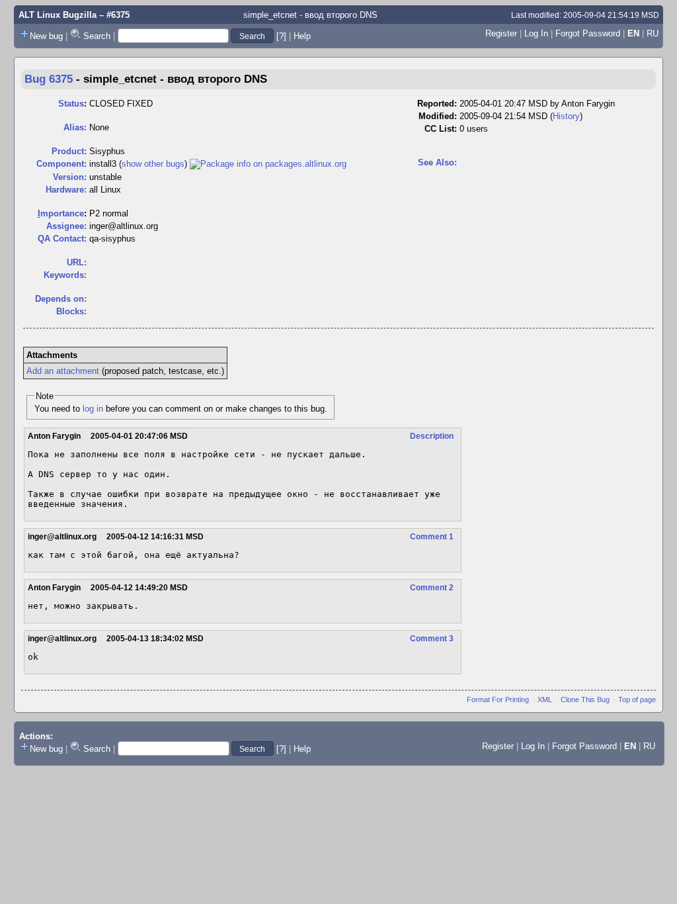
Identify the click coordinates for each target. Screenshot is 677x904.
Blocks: (71, 311)
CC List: (440, 129)
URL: (77, 262)
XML (545, 699)
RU (652, 33)
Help (302, 36)
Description (432, 436)
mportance (61, 213)
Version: (70, 177)
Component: (61, 164)
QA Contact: (62, 239)
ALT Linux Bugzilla (58, 15)
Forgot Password (587, 33)
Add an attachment (62, 371)
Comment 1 (432, 536)
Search (96, 36)
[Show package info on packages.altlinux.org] (268, 164)
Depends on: (61, 299)
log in (93, 409)
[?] (281, 36)
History (566, 116)
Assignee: (66, 226)
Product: (69, 151)
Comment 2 (432, 587)
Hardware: (66, 190)
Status (71, 104)
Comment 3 (432, 638)
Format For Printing (498, 699)
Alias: (75, 127)
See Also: (437, 162)
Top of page (637, 699)
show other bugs (153, 164)
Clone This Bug (585, 699)
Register (501, 33)
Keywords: (65, 275)
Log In (536, 33)
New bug (46, 36)
